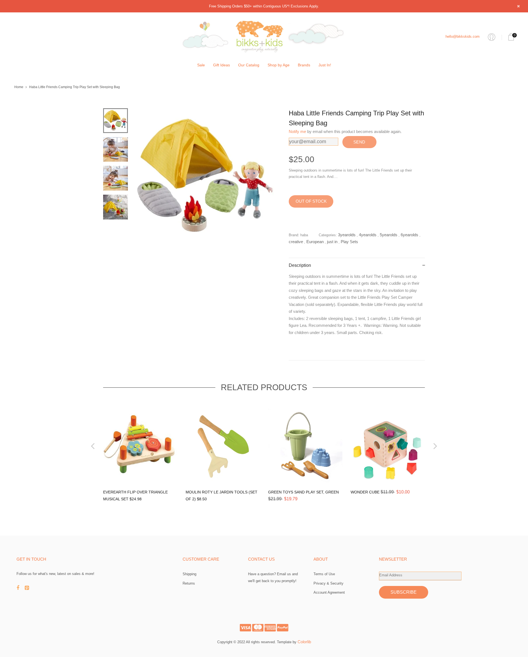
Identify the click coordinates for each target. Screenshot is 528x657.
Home (18, 87)
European (315, 241)
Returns (189, 583)
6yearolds (409, 234)
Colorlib (304, 641)
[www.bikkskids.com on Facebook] (20, 587)
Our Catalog (248, 65)
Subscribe (404, 592)
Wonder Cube (366, 492)
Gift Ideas (221, 65)
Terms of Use (324, 574)
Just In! (324, 65)
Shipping (189, 574)
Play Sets (349, 241)
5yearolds (388, 234)
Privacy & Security (328, 583)
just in (332, 241)
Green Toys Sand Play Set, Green (303, 492)
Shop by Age (279, 65)
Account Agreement (329, 592)
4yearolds (367, 234)
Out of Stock (311, 201)
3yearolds (347, 234)
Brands (304, 65)
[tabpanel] (205, 177)
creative (296, 241)
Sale (201, 65)
